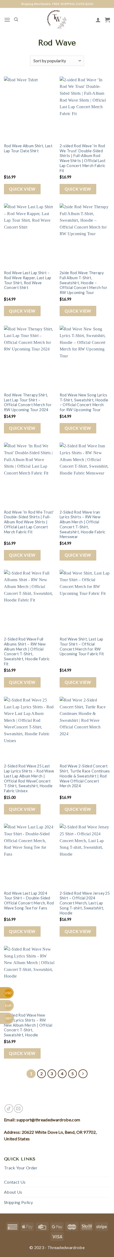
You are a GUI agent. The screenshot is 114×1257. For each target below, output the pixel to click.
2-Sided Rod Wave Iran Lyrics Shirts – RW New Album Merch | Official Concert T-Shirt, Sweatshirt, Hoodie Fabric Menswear (83, 524)
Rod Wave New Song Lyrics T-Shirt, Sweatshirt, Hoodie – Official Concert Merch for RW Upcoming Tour (84, 402)
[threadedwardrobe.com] (57, 19)
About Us (13, 1191)
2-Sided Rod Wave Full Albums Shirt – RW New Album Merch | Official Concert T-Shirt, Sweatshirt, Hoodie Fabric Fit (27, 651)
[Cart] (107, 20)
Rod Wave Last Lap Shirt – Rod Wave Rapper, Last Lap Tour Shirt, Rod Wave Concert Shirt (27, 280)
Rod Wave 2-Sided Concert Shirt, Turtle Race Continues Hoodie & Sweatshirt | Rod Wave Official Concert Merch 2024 (85, 776)
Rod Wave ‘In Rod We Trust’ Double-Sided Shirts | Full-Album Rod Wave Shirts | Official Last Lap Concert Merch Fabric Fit (29, 522)
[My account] (98, 20)
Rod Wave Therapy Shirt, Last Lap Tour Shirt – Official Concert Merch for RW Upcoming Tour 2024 (28, 402)
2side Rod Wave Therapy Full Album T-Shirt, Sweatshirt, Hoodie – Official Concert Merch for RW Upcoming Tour (83, 283)
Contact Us (14, 1181)
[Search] (16, 20)
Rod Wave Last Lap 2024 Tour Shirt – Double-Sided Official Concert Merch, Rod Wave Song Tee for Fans (29, 900)
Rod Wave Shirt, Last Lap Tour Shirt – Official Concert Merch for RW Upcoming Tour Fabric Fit (82, 646)
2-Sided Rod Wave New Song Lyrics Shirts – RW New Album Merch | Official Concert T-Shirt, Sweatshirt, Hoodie (28, 1025)
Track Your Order (20, 1167)
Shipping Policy (18, 1202)
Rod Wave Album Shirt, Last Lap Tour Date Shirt (28, 148)
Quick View (22, 189)
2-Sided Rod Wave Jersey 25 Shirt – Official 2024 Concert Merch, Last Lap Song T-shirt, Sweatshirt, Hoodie (85, 903)
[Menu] (7, 19)
